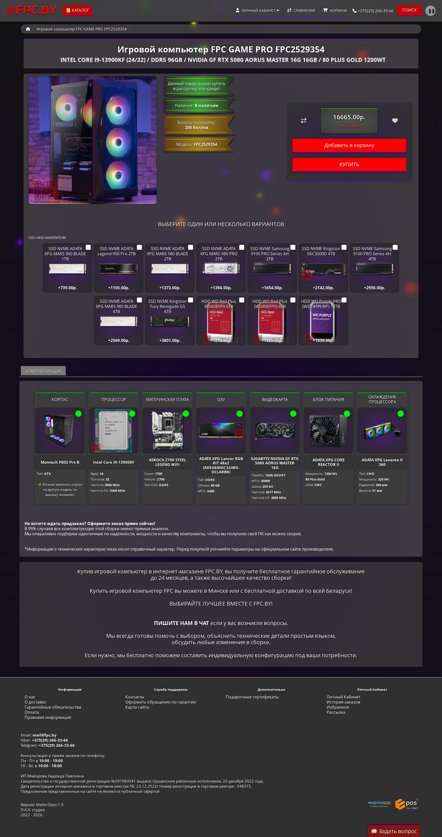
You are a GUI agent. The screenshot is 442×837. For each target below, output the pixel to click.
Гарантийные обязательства (53, 707)
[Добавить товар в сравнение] (303, 121)
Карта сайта (137, 707)
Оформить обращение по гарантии (160, 702)
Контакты (134, 697)
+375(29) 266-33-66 (375, 10)
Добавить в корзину (349, 145)
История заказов (343, 702)
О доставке (35, 702)
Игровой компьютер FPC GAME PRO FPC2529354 (82, 28)
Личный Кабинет (343, 697)
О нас (30, 697)
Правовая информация (48, 717)
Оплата (32, 712)
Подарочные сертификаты (252, 697)
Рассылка (336, 712)
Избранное (338, 707)
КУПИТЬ (349, 164)
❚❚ (431, 11)
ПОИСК (409, 10)
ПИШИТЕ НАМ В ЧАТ (181, 623)
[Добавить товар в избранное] (395, 121)
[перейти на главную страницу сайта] (32, 11)
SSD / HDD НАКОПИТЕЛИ (47, 238)
